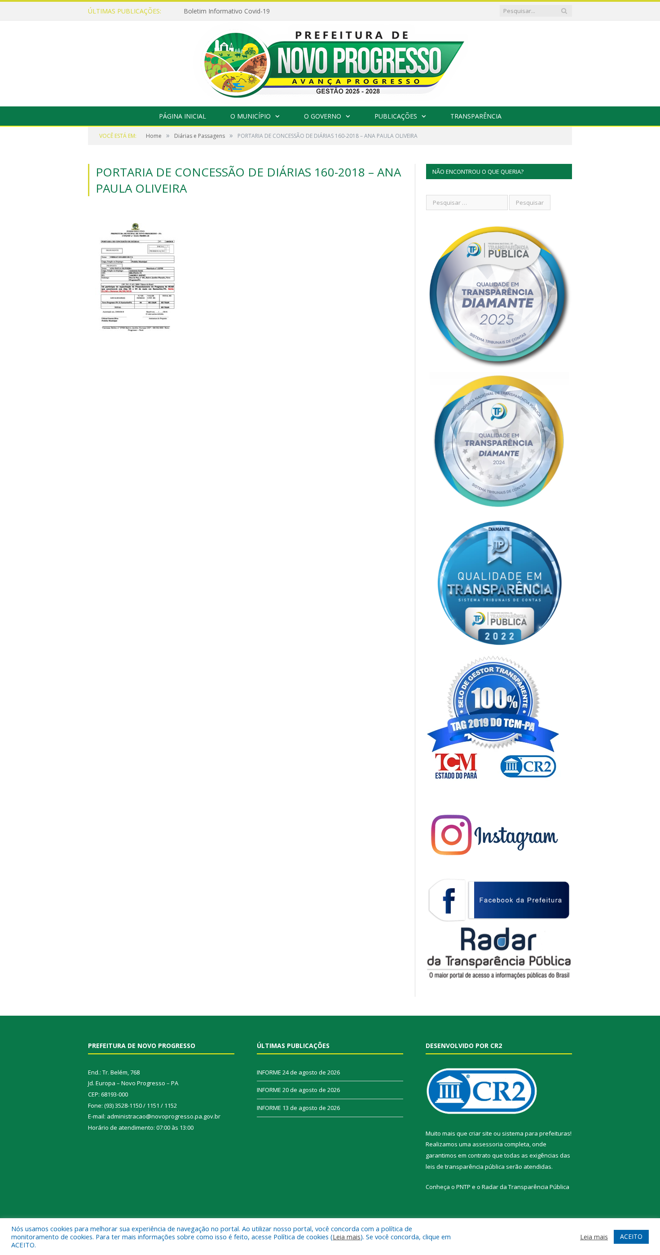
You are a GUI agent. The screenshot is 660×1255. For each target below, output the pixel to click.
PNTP (463, 1187)
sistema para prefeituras (536, 1133)
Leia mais (347, 1237)
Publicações (395, 116)
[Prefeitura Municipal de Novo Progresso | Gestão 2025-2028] (330, 61)
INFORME (269, 1072)
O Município (250, 116)
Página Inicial (182, 116)
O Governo (322, 116)
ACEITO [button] (631, 1236)
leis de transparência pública (465, 1167)
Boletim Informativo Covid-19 (227, 11)
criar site (480, 1133)
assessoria (487, 1144)
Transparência (476, 116)
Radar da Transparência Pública (525, 1187)
